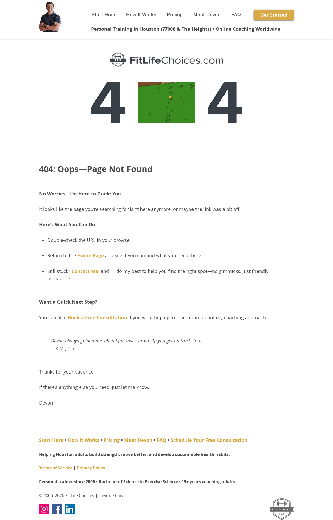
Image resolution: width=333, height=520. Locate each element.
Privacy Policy (91, 468)
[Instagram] (44, 509)
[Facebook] (57, 509)
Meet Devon (138, 440)
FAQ (161, 440)
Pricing (112, 440)
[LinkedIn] (70, 509)
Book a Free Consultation (97, 317)
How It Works (83, 440)
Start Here (51, 440)
